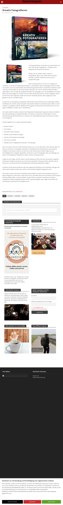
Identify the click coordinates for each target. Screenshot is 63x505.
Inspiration (10, 196)
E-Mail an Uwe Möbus (38, 253)
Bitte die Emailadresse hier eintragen (41, 301)
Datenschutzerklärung (39, 377)
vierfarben (31, 196)
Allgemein (5, 7)
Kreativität (17, 196)
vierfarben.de (19, 191)
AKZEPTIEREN (51, 502)
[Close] (61, 480)
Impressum (36, 376)
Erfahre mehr (6, 497)
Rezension (24, 196)
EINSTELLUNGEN (12, 502)
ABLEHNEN (32, 502)
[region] (31, 491)
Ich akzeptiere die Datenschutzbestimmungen (39, 308)
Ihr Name (34, 295)
